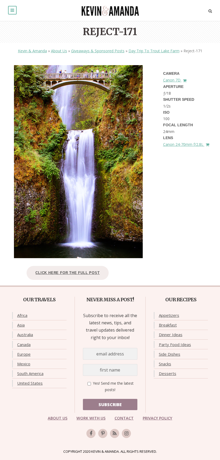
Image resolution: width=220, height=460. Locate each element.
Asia (21, 325)
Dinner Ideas (170, 334)
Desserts (167, 373)
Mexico (23, 363)
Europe (24, 354)
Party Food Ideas (175, 344)
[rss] (114, 433)
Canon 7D (172, 80)
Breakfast (168, 325)
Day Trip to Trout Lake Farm (154, 50)
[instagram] (126, 433)
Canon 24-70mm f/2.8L (183, 144)
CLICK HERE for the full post (67, 273)
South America (30, 373)
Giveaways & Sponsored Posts (97, 50)
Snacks (165, 363)
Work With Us (90, 418)
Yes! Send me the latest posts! (113, 386)
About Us (59, 50)
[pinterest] (102, 433)
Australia (25, 334)
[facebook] (91, 433)
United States (30, 383)
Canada (24, 344)
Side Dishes (169, 354)
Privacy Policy (157, 418)
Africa (22, 315)
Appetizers (169, 315)
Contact (124, 418)
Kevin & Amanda (32, 50)
